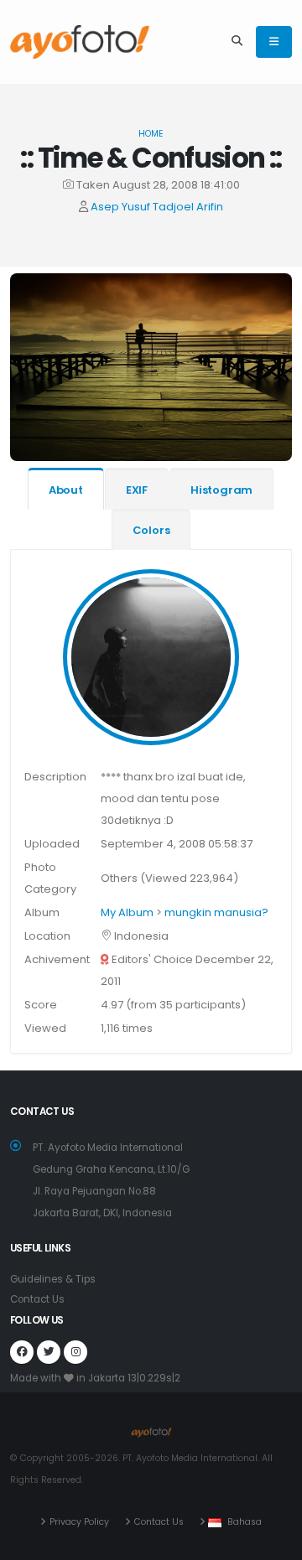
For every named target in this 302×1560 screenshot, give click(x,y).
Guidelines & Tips (53, 1279)
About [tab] (66, 490)
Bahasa (244, 1522)
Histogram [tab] (221, 490)
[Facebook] (22, 1352)
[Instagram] (75, 1352)
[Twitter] (48, 1352)
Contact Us (37, 1299)
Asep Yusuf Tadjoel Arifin (157, 207)
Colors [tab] (151, 530)
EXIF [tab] (137, 490)
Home (151, 133)
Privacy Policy (79, 1522)
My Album (127, 912)
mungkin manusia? (216, 912)
